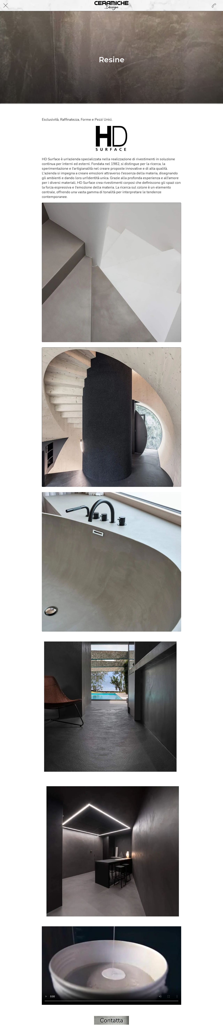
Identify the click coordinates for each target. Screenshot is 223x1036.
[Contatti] (214, 5)
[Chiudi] (5, 5)
